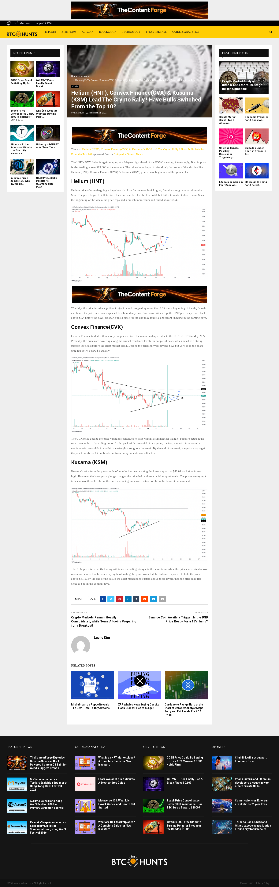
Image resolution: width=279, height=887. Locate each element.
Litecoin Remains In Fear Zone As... (231, 183)
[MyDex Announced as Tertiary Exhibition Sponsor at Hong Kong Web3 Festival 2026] (17, 784)
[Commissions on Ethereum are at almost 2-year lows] (222, 805)
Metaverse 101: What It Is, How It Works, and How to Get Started (116, 804)
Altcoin (87, 31)
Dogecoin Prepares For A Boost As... (256, 118)
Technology (131, 31)
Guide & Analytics (185, 31)
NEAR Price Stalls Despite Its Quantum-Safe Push (46, 182)
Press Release (156, 31)
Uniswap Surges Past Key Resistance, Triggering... (229, 153)
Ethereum (68, 31)
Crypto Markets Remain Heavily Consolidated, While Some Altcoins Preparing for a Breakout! (103, 621)
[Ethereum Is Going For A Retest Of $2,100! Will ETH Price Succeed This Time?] (257, 170)
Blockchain (107, 31)
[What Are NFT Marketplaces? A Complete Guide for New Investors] (85, 827)
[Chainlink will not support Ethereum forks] (222, 763)
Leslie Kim (79, 112)
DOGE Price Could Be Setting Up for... (21, 82)
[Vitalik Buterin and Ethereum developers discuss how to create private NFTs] (222, 784)
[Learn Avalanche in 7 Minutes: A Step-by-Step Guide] (85, 784)
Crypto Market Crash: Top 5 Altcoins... (227, 120)
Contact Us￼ (246, 883)
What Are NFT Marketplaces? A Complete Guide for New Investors (116, 825)
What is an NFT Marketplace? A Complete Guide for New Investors (116, 761)
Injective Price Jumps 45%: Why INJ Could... (20, 181)
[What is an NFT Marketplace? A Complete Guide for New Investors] (85, 763)
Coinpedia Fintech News (128, 154)
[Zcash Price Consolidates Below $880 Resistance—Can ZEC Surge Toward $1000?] (22, 99)
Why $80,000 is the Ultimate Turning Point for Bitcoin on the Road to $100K (184, 825)
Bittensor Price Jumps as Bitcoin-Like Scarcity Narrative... (21, 149)
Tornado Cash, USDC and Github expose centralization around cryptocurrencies (253, 825)
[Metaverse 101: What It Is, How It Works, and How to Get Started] (85, 805)
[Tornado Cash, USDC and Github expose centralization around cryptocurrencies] (222, 827)
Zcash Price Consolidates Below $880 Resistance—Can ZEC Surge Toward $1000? (185, 804)
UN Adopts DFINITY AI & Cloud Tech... (47, 146)
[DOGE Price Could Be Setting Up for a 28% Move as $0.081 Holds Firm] (22, 69)
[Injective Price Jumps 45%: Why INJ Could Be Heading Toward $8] (22, 166)
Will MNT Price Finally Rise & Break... (45, 83)
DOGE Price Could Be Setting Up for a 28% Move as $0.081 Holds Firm (185, 761)
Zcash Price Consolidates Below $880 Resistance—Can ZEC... (22, 115)
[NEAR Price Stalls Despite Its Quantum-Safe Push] (48, 166)
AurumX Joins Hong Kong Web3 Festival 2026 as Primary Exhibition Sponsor (47, 804)
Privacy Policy (262, 883)
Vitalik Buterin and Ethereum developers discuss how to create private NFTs (253, 782)
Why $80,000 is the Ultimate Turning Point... (47, 113)
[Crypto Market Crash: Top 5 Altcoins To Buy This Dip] (231, 105)
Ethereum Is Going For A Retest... (256, 183)
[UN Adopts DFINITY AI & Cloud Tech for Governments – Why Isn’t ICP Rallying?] (48, 133)
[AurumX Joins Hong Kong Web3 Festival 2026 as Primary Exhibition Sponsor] (17, 806)
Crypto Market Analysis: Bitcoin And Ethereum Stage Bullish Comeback (242, 85)
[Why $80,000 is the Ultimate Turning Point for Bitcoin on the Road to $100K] (48, 99)
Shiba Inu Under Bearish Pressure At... (255, 151)
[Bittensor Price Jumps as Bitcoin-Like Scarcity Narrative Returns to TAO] (22, 133)
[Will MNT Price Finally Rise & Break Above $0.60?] (48, 69)
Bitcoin (50, 31)
